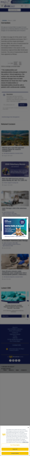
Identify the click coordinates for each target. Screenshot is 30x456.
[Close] (28, 427)
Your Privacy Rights (15, 445)
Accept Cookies (15, 453)
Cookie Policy (25, 442)
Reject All (15, 449)
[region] (15, 440)
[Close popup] (26, 219)
